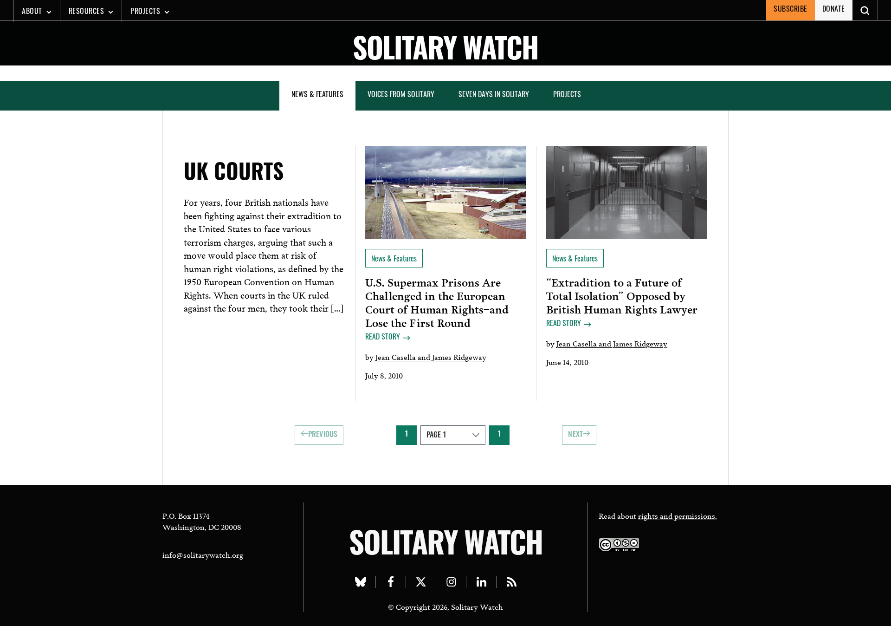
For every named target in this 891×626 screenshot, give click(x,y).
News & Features (317, 95)
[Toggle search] (865, 10)
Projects (145, 12)
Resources (86, 12)
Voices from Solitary (401, 95)
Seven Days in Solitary (493, 95)
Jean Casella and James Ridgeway (430, 356)
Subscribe (790, 9)
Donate (833, 9)
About (32, 12)
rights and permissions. (677, 515)
